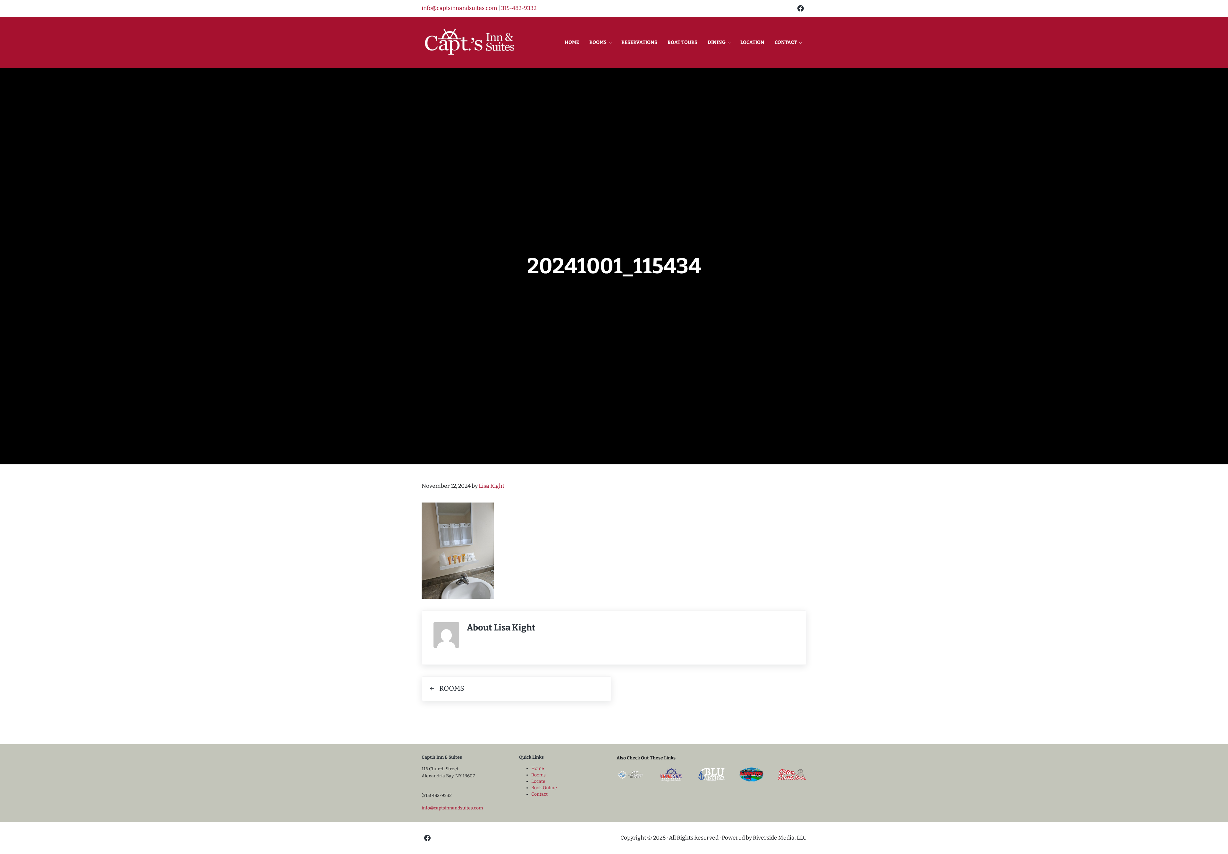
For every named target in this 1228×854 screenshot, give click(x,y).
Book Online (544, 788)
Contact (539, 794)
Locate (538, 781)
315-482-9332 (518, 8)
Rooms (538, 775)
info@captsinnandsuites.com (459, 8)
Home (537, 768)
